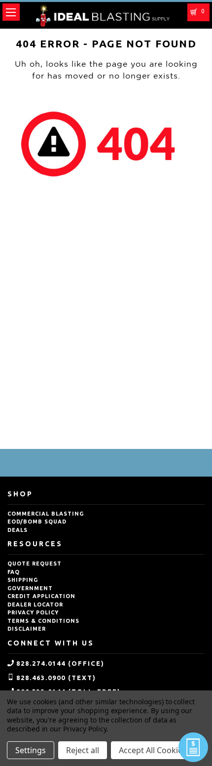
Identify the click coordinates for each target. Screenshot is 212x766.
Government (30, 588)
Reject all (82, 750)
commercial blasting (45, 514)
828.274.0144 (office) (60, 663)
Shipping (22, 580)
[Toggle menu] (11, 12)
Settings (30, 750)
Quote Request (34, 563)
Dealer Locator (35, 604)
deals (17, 530)
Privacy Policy (33, 612)
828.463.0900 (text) (56, 677)
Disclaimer (26, 629)
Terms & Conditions (43, 621)
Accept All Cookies (152, 750)
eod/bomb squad (37, 521)
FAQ (13, 572)
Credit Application (41, 596)
